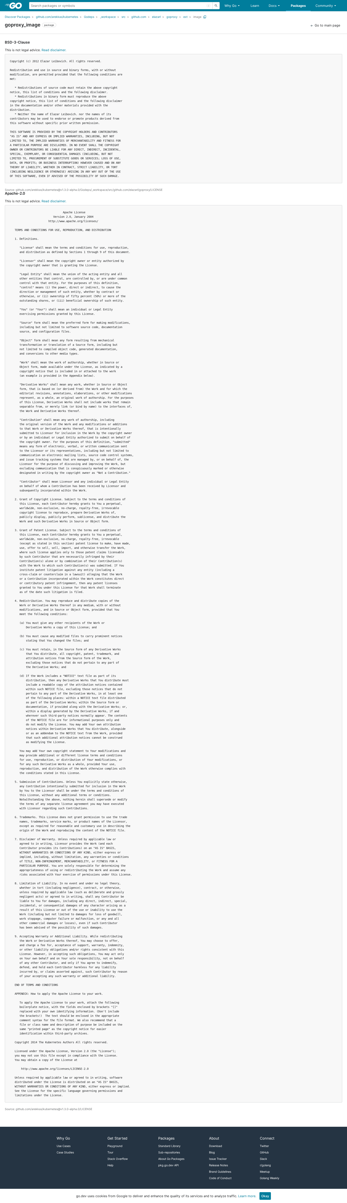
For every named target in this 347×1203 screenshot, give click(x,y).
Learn (255, 6)
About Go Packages (171, 1158)
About (214, 1138)
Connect (267, 1138)
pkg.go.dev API (168, 1165)
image (197, 16)
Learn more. (247, 1196)
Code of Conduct (220, 1178)
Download (215, 1146)
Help (110, 1165)
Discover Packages (17, 16)
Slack (263, 1158)
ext (185, 16)
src (123, 16)
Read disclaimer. (54, 50)
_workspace (108, 16)
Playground (114, 1146)
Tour (110, 1152)
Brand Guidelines (220, 1171)
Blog (212, 1152)
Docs (273, 6)
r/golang (265, 1165)
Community (324, 6)
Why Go (231, 6)
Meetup (265, 1171)
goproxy (172, 16)
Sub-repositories (169, 1152)
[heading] (17, 5)
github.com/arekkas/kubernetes (57, 16)
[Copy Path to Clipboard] (205, 17)
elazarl (156, 16)
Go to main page (327, 25)
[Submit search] (216, 5)
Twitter (264, 1146)
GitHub (264, 1152)
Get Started (117, 1138)
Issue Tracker (218, 1158)
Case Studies (65, 1152)
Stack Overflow (117, 1158)
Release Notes (218, 1165)
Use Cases (63, 1146)
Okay (265, 1196)
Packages (298, 6)
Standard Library (169, 1146)
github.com (138, 16)
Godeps (89, 16)
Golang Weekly (269, 1178)
